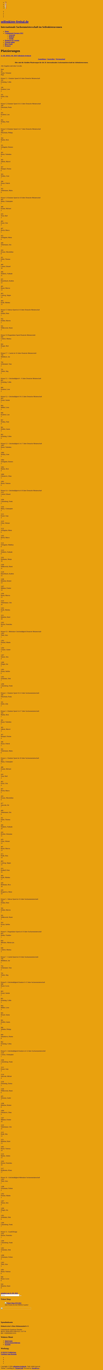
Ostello (11, 38)
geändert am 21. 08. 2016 (9, 1293)
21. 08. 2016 (9, 56)
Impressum (8, 1341)
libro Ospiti (8, 44)
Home (7, 31)
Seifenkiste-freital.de (24, 56)
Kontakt (7, 1344)
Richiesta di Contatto (12, 40)
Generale (12, 35)
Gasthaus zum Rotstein (8, 1354)
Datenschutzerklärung (12, 1343)
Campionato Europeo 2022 (14, 33)
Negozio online (10, 42)
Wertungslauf (60, 59)
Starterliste (51, 59)
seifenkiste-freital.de (15, 21)
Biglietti (11, 37)
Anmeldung (42, 59)
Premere (8, 46)
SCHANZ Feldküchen (8, 1352)
